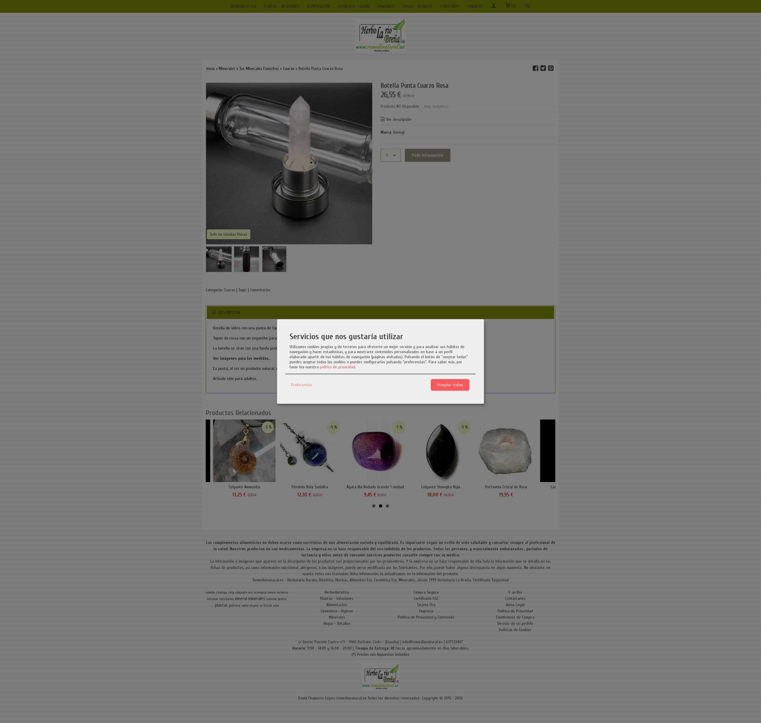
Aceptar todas (450, 384)
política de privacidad (337, 367)
